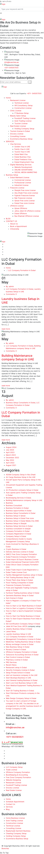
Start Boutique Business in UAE (18, 678)
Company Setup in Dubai (16, 536)
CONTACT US (11, 221)
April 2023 (10, 452)
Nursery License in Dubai (16, 649)
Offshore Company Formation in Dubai (21, 652)
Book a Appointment (18, 226)
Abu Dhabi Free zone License (26, 193)
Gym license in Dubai (14, 598)
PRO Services (11, 662)
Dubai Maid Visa (21, 154)
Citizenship (14, 229)
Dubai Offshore (20, 213)
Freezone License (17, 188)
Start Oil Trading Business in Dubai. (20, 691)
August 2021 (11, 465)
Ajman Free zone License (24, 201)
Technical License (21, 103)
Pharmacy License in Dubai (17, 660)
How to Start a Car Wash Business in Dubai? (24, 606)
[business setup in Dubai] (2, 4)
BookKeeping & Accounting (17, 775)
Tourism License (20, 123)
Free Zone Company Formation (18, 777)
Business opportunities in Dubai (18, 511)
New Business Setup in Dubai (17, 647)
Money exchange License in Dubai (19, 644)
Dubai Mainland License (19, 177)
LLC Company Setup (14, 767)
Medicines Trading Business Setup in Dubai (23, 642)
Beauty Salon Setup (18, 116)
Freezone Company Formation (18, 585)
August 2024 (11, 447)
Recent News (11, 665)
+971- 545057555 (34, 93)
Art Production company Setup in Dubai (22, 490)
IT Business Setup (21, 113)
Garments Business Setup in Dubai (20, 595)
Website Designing (13, 780)
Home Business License (15, 818)
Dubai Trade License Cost (16, 572)
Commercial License (22, 180)
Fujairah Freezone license (24, 195)
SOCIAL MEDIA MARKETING (25, 172)
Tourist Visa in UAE (22, 152)
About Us (14, 224)
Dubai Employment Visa (24, 162)
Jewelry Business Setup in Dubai (19, 629)
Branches (5, 848)
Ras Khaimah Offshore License (26, 216)
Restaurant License (17, 100)
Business (9, 503)
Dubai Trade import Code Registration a (22, 570)
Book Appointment (18, 80)
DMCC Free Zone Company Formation (21, 554)
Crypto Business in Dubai (16, 549)
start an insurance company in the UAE (21, 675)
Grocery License (16, 134)
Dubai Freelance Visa (22, 159)
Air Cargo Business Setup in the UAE (20, 477)
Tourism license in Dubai (20, 131)
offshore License (17, 206)
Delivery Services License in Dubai (20, 552)
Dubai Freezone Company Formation (21, 557)
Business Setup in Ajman (16, 516)
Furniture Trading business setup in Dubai (22, 593)
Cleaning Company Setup (16, 833)
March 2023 (11, 455)
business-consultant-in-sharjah (18, 529)
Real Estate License (18, 126)
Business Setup (12, 175)
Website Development (23, 167)
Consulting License (17, 136)
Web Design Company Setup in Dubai (21, 698)
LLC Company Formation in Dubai (22, 270)
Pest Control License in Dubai (18, 657)
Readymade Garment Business (18, 831)
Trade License (11, 770)
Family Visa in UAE (22, 149)
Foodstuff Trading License (24, 118)
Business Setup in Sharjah (16, 523)
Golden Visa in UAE (22, 147)
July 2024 (10, 450)
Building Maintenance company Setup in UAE (18, 357)
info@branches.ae (11, 62)
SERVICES (10, 141)
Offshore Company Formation (18, 772)
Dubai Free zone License (24, 203)
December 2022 (12, 457)
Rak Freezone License (23, 198)
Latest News (11, 631)
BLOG (8, 219)
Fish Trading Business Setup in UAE (20, 577)
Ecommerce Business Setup (21, 139)
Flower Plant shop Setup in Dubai (19, 580)
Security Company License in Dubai (20, 670)
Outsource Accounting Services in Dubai (22, 655)
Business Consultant (14, 505)
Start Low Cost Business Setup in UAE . (22, 683)
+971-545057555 (11, 68)
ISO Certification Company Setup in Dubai (23, 624)
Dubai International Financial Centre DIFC (22, 562)
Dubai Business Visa (22, 157)
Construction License (23, 108)
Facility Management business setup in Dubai (24, 575)
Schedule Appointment (15, 802)
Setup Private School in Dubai (18, 673)
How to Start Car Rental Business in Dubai (23, 616)
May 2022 (10, 460)
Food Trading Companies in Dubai (19, 583)
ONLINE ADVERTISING (23, 170)
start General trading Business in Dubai (21, 680)
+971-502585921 (14, 737)
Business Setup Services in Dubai (19, 526)
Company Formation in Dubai (17, 531)
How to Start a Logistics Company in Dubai (23, 608)
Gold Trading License (23, 121)
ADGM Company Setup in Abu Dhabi (21, 475)
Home (8, 98)
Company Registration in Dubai (18, 534)
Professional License (22, 183)
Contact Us (10, 804)
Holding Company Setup (24, 129)
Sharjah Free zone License (25, 190)
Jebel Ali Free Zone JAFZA (16, 626)
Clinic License (15, 111)
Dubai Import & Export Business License (22, 559)
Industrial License (21, 185)
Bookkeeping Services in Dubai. (18, 498)
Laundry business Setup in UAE (20, 300)
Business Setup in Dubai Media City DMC (22, 521)
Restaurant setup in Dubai (16, 667)
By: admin (10, 286)
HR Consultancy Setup (23, 105)
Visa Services (15, 144)
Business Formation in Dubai (17, 508)
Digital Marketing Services (20, 165)
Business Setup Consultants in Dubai (20, 402)
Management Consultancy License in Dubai (23, 639)
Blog (8, 809)
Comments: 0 (11, 294)
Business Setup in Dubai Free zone (20, 518)
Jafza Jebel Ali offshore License (27, 211)
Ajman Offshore (20, 208)
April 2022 (10, 463)
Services (9, 807)
